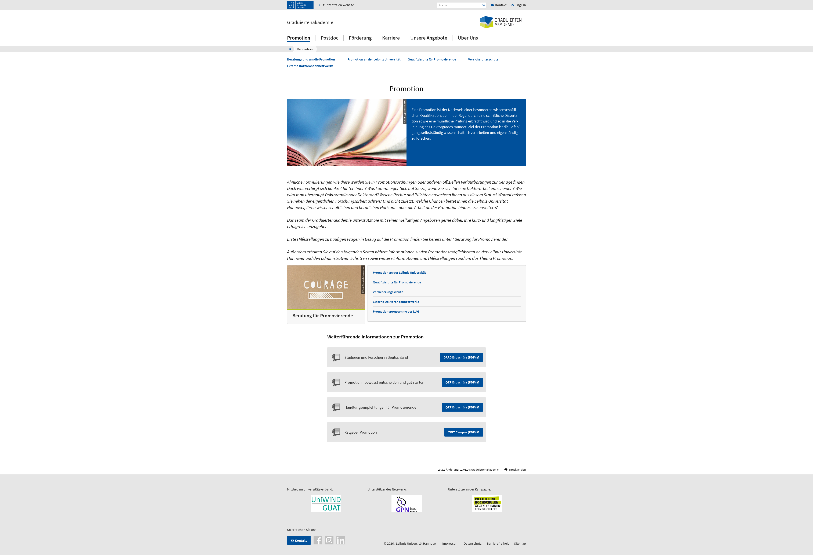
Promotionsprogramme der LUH (396, 311)
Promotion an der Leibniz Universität (374, 59)
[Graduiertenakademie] (288, 49)
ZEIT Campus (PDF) (462, 432)
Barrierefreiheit (498, 543)
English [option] (521, 5)
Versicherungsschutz (483, 59)
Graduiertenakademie (310, 22)
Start (483, 5)
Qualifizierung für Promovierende (432, 59)
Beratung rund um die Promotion (311, 59)
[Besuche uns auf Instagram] (329, 540)
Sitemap (520, 543)
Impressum (450, 543)
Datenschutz (472, 543)
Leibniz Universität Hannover (416, 543)
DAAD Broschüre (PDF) (460, 357)
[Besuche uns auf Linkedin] (340, 540)
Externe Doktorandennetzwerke (310, 66)
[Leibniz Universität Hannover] (300, 5)
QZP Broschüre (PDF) (460, 382)
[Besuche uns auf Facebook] (317, 540)
